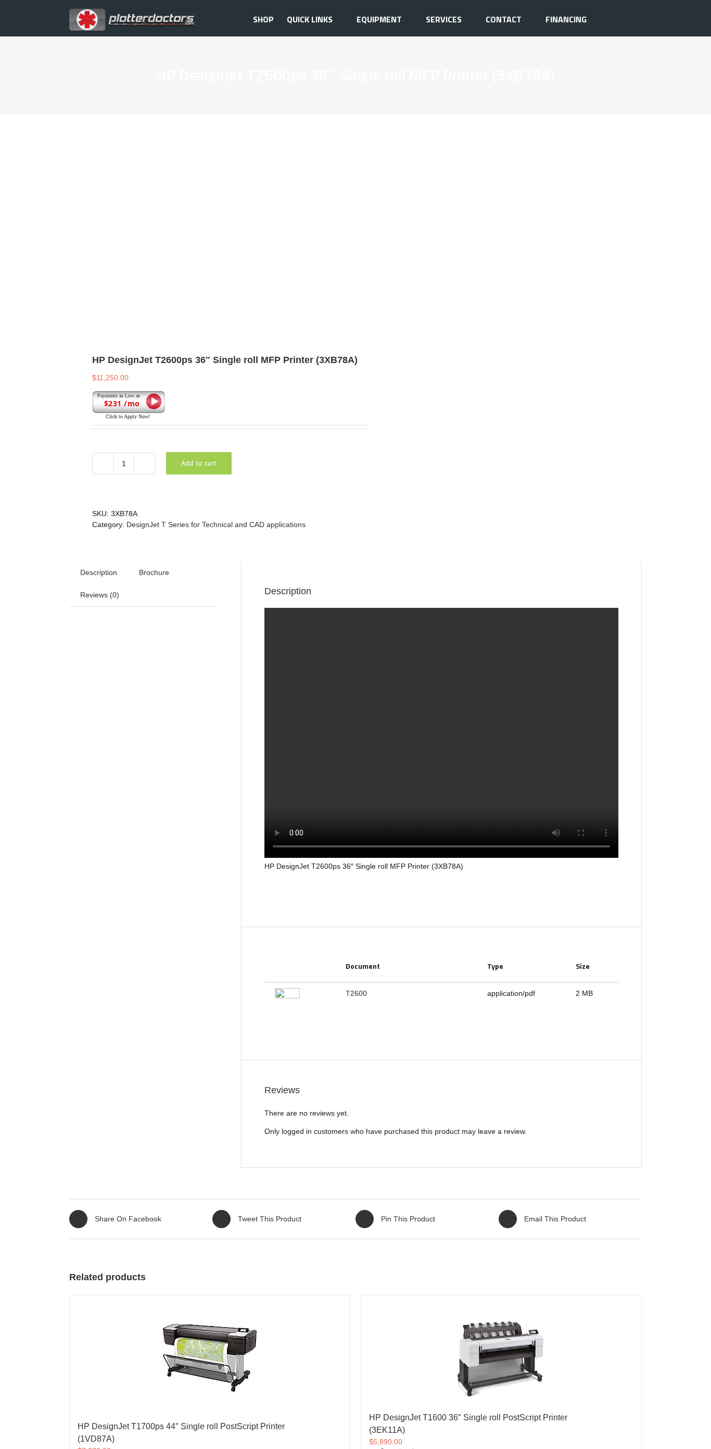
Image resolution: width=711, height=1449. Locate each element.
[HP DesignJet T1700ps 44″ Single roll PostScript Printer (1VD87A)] (210, 1352)
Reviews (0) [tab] (99, 595)
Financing (566, 19)
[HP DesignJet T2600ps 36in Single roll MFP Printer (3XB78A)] (206, 228)
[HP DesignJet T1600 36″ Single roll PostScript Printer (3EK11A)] (501, 1348)
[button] (626, 18)
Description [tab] (98, 572)
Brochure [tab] (154, 572)
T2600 (356, 993)
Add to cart (199, 463)
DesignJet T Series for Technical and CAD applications (216, 524)
